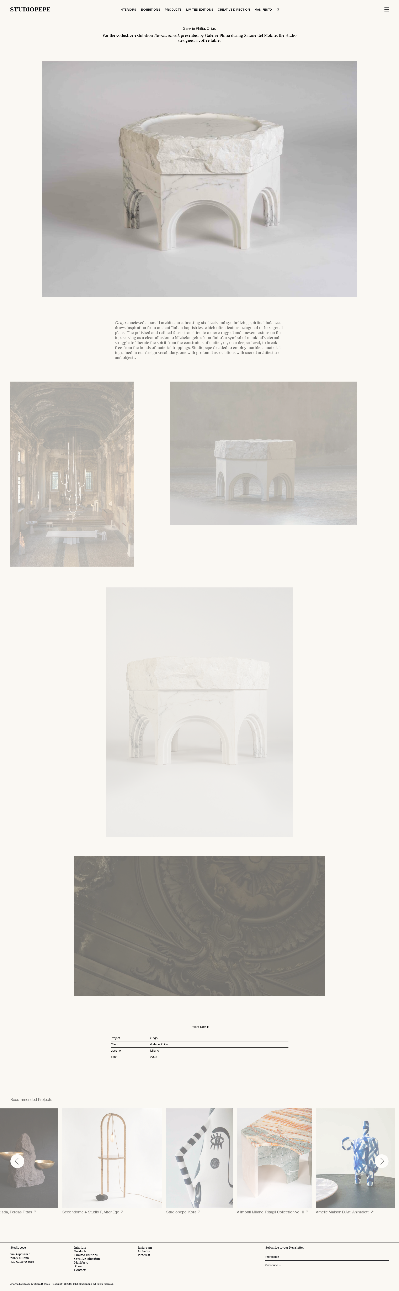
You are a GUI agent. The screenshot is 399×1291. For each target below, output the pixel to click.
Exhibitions (150, 9)
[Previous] (17, 1159)
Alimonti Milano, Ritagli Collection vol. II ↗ (273, 1209)
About (78, 1266)
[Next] (382, 1159)
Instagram (145, 1248)
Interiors (128, 9)
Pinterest (144, 1255)
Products (173, 9)
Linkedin (144, 1251)
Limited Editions (199, 9)
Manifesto (263, 9)
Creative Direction (234, 9)
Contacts (80, 1270)
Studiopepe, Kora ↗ (183, 1209)
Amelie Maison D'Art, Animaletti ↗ (345, 1209)
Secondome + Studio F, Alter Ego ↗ (93, 1209)
